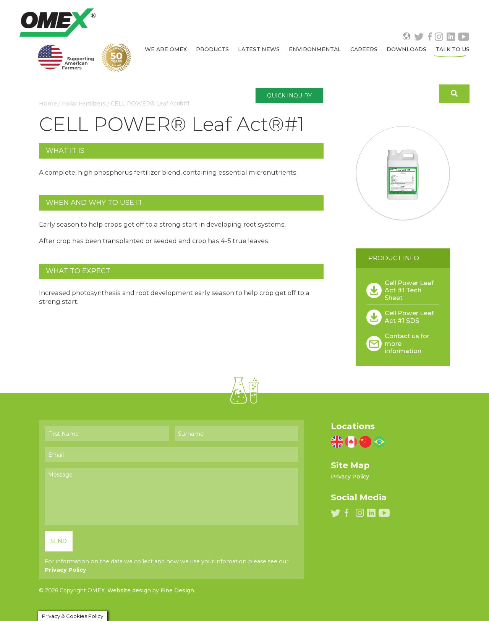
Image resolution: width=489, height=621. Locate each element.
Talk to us (453, 49)
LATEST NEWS (259, 49)
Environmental (315, 49)
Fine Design (177, 590)
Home (48, 103)
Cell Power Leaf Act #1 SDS (409, 316)
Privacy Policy (65, 569)
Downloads (406, 49)
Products (212, 49)
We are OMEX (166, 49)
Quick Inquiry (289, 95)
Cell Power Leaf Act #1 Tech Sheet (409, 290)
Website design (129, 590)
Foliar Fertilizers (84, 103)
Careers (363, 49)
